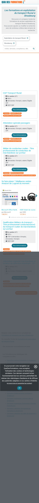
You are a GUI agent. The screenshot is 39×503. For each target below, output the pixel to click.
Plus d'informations (19, 110)
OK (19, 388)
